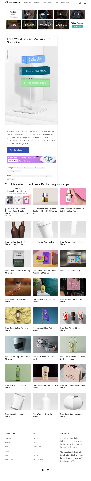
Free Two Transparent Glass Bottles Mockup (72, 358)
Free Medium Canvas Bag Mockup (71, 300)
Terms (35, 451)
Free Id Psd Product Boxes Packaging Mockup (44, 272)
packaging (45, 176)
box (28, 176)
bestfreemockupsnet (20, 176)
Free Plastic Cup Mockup (43, 242)
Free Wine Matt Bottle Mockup (42, 415)
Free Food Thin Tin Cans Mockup (43, 358)
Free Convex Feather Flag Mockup (71, 243)
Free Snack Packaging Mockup (15, 415)
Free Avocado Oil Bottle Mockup (15, 386)
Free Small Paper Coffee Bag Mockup (17, 272)
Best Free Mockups (29, 168)
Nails (6, 447)
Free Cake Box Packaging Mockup (71, 415)
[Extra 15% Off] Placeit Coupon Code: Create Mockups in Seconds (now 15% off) (16, 212)
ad (12, 176)
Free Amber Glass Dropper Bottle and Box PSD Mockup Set (45, 211)
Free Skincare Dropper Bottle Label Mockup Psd (73, 210)
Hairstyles (8, 442)
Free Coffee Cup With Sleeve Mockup (18, 358)
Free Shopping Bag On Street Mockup (73, 386)
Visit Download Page (18, 150)
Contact (35, 442)
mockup (37, 176)
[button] (76, 2)
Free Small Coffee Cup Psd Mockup (17, 300)
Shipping (36, 455)
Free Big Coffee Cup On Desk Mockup (45, 386)
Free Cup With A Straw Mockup (70, 329)
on (40, 176)
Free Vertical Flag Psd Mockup (42, 329)
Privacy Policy (37, 447)
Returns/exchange (38, 459)
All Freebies (20, 168)
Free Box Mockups (40, 168)
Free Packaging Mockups (13, 171)
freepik (31, 176)
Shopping (8, 438)
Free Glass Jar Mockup (70, 271)
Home (7, 451)
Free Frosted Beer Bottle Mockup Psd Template (16, 243)
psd (50, 176)
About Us (36, 438)
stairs (8, 179)
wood (12, 179)
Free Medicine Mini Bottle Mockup (44, 300)
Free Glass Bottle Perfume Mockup (16, 329)
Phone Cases (9, 459)
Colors (7, 455)
